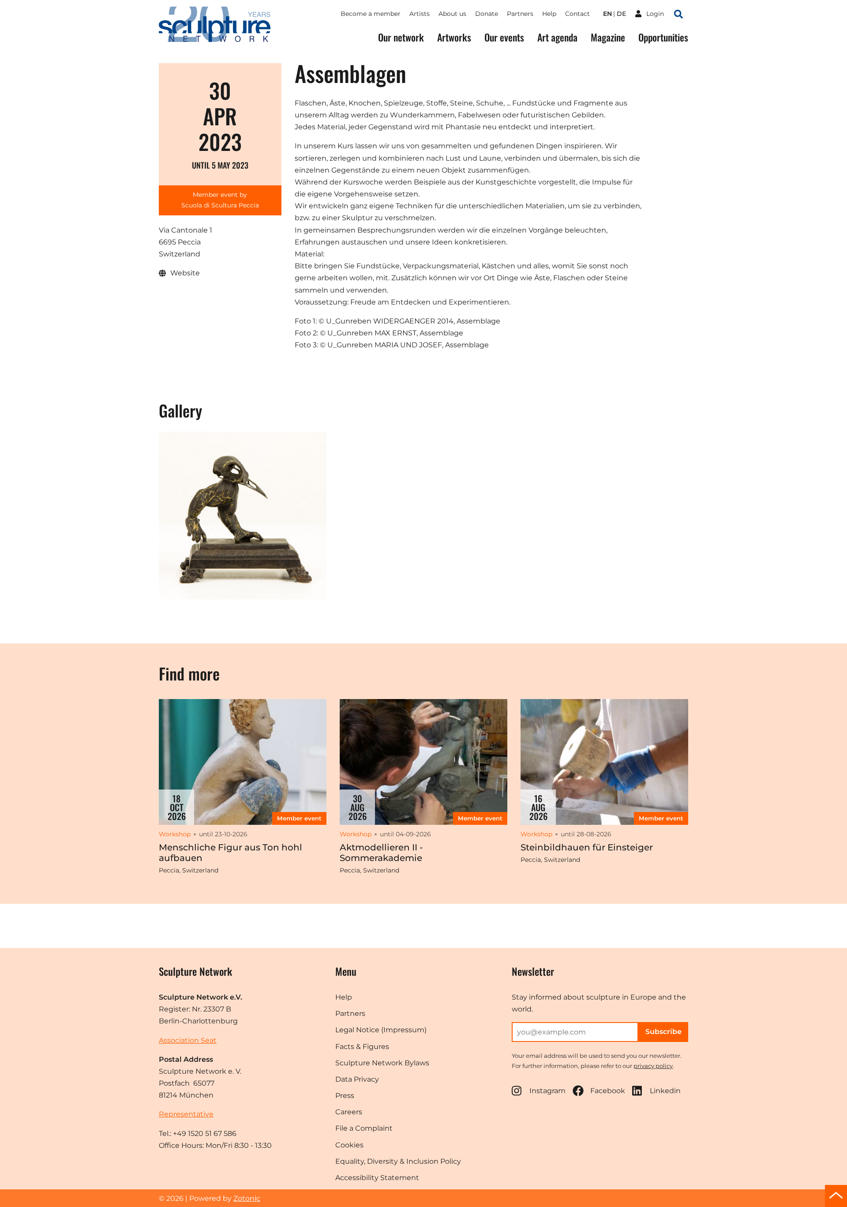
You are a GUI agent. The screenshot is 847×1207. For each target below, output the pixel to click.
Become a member (371, 14)
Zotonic (246, 1198)
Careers (348, 1112)
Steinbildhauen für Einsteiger (587, 847)
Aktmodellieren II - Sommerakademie (381, 852)
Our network (401, 37)
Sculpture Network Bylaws (382, 1063)
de (621, 14)
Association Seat (188, 1040)
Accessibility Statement (377, 1177)
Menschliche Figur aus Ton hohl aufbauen (230, 852)
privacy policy (653, 1065)
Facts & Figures (362, 1046)
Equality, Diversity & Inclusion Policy (398, 1161)
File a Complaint (364, 1128)
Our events (504, 37)
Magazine (608, 37)
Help (549, 14)
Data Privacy (357, 1079)
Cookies (349, 1145)
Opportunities (663, 37)
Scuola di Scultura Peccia (220, 205)
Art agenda (557, 37)
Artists (419, 14)
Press (344, 1095)
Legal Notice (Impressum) (381, 1030)
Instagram (547, 1091)
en (607, 14)
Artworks (454, 37)
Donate (486, 14)
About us (452, 14)
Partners (520, 14)
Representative (186, 1114)
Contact (577, 14)
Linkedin (665, 1091)
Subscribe (663, 1031)
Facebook (607, 1091)
